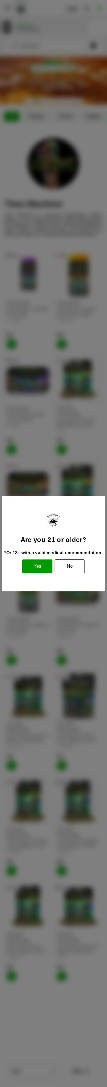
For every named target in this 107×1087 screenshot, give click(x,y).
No (70, 566)
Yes (37, 566)
